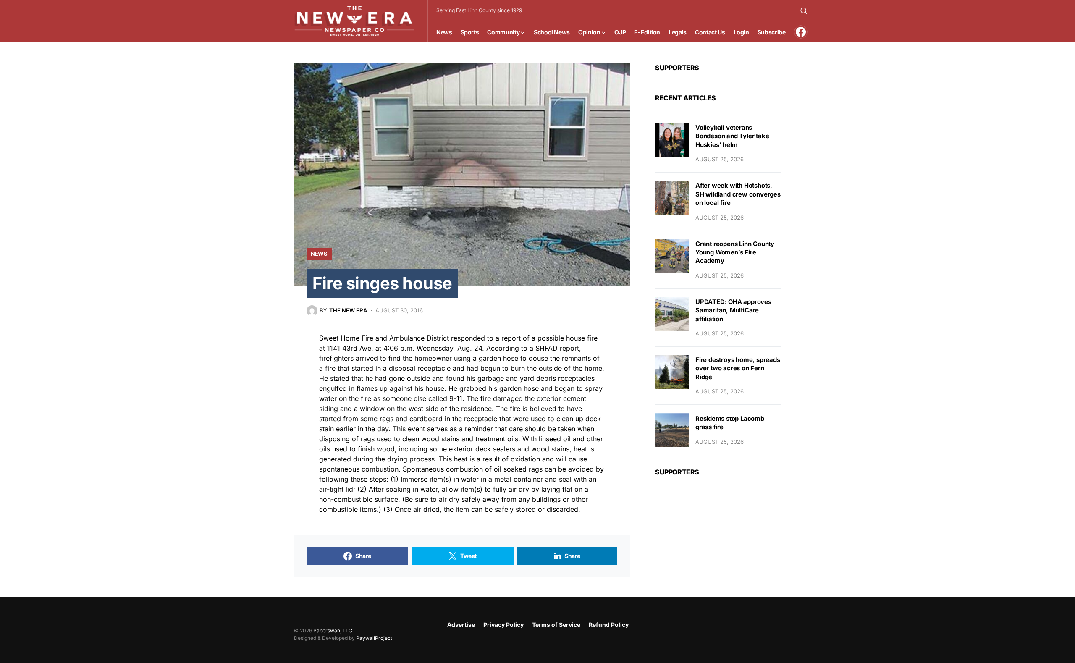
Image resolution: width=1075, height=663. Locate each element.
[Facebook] (801, 32)
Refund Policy (609, 624)
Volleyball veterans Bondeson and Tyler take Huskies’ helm (732, 136)
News (319, 253)
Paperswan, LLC (332, 630)
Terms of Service (556, 624)
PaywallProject (374, 638)
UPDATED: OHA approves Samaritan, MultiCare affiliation (733, 310)
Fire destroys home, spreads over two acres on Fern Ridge (737, 368)
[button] (804, 10)
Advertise (461, 624)
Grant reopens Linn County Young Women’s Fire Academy (734, 252)
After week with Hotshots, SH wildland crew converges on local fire (738, 194)
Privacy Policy (503, 624)
